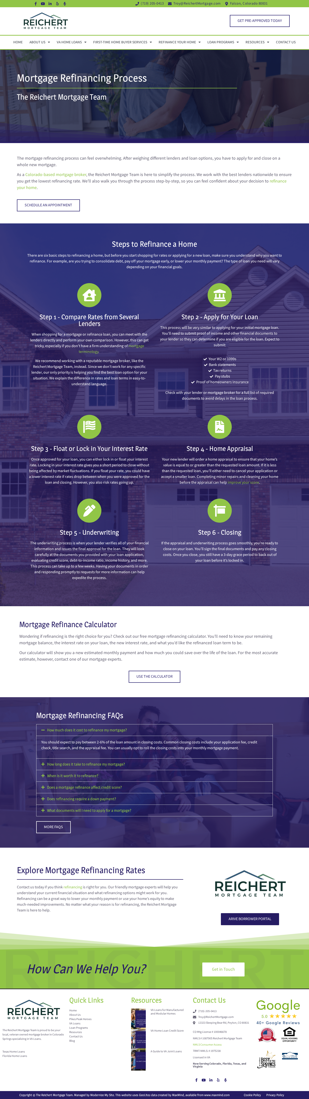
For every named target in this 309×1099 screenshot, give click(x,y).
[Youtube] (43, 3)
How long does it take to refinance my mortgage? (86, 764)
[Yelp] (57, 3)
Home (18, 42)
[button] (154, 730)
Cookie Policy (252, 1095)
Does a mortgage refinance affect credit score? (84, 787)
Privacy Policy (275, 1095)
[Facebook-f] (35, 3)
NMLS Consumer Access (207, 1045)
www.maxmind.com (217, 1095)
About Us (37, 42)
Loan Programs (220, 42)
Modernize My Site (102, 1095)
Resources (255, 42)
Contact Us (286, 42)
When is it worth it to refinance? (72, 776)
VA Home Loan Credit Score (167, 1031)
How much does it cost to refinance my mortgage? (87, 730)
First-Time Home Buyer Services (120, 42)
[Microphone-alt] (64, 3)
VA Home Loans (69, 42)
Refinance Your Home (177, 42)
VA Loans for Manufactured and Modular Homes (167, 1011)
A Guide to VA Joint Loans (166, 1051)
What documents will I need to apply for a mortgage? (89, 810)
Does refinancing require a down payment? (81, 799)
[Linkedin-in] (50, 3)
